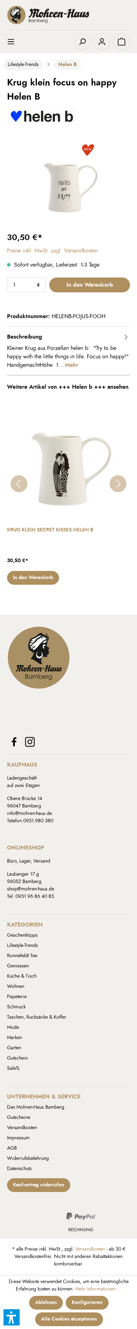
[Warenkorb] (121, 41)
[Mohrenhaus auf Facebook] (14, 742)
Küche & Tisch (22, 976)
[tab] (68, 350)
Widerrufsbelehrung (28, 1158)
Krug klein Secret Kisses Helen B (50, 530)
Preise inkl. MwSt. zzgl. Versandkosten (52, 251)
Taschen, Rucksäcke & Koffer (36, 1017)
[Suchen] (82, 41)
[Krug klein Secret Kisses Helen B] (68, 458)
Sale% (13, 1068)
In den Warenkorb (89, 285)
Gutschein (17, 1058)
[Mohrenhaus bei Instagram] (30, 742)
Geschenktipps (22, 935)
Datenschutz (19, 1168)
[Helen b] (42, 114)
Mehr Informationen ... (98, 1289)
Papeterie (17, 996)
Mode (13, 1027)
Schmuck (16, 1007)
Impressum (18, 1138)
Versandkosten (22, 1127)
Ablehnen (46, 1302)
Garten (14, 1047)
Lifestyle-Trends (22, 945)
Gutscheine (18, 1117)
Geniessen (18, 966)
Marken (14, 1037)
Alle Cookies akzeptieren (69, 1319)
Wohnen (15, 986)
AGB (12, 1148)
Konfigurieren (87, 1302)
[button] (12, 1317)
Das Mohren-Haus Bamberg (35, 1107)
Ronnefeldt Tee (22, 955)
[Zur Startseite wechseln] (68, 15)
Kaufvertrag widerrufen (38, 1184)
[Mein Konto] (101, 41)
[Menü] (15, 41)
